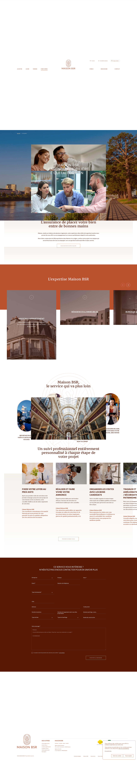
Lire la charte (62, 652)
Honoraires (93, 756)
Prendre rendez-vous (68, 538)
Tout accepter (128, 755)
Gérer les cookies (117, 755)
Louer (27, 69)
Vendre (35, 69)
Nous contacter (101, 756)
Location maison (45, 748)
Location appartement (46, 746)
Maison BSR (104, 69)
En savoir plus (108, 751)
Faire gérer (44, 69)
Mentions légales (77, 756)
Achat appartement (45, 743)
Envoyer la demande (96, 657)
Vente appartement (46, 750)
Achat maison (44, 745)
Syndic (92, 69)
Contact (117, 69)
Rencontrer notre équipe (68, 245)
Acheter (19, 69)
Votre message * (36, 626)
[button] (128, 285)
